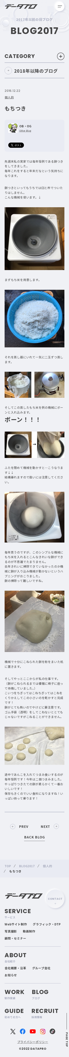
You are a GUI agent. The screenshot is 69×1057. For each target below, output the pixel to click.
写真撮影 (11, 931)
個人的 (9, 97)
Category (20, 56)
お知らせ (11, 975)
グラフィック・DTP (47, 924)
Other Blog (25, 131)
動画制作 (29, 931)
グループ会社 (41, 968)
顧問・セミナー (15, 938)
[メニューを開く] (59, 6)
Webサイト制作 (16, 924)
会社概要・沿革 (15, 968)
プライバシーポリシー (32, 1042)
